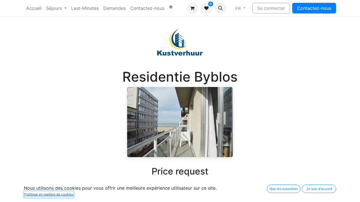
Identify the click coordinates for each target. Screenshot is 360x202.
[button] (220, 8)
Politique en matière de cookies (48, 194)
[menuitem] (34, 8)
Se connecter (271, 8)
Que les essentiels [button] (283, 189)
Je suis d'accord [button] (319, 189)
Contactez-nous (314, 8)
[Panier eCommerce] (192, 8)
